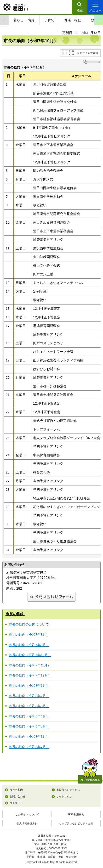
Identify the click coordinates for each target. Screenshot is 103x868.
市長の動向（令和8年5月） (29, 726)
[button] (79, 7)
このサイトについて (27, 814)
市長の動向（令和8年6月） (29, 736)
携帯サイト (16, 802)
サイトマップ (64, 796)
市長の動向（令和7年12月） (30, 675)
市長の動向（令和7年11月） (30, 665)
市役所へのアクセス (68, 789)
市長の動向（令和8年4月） (29, 716)
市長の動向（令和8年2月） (29, 696)
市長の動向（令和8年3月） (29, 706)
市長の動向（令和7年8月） (29, 635)
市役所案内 (16, 789)
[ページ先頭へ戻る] (90, 771)
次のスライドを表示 (98, 20)
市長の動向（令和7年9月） (29, 645)
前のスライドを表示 (4, 20)
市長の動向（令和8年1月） (29, 686)
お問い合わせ (17, 796)
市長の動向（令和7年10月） (30, 655)
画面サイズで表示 (87, 52)
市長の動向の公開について (29, 624)
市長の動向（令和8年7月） (29, 747)
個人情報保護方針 (27, 823)
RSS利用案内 (76, 814)
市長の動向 (15, 614)
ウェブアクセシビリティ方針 (76, 823)
